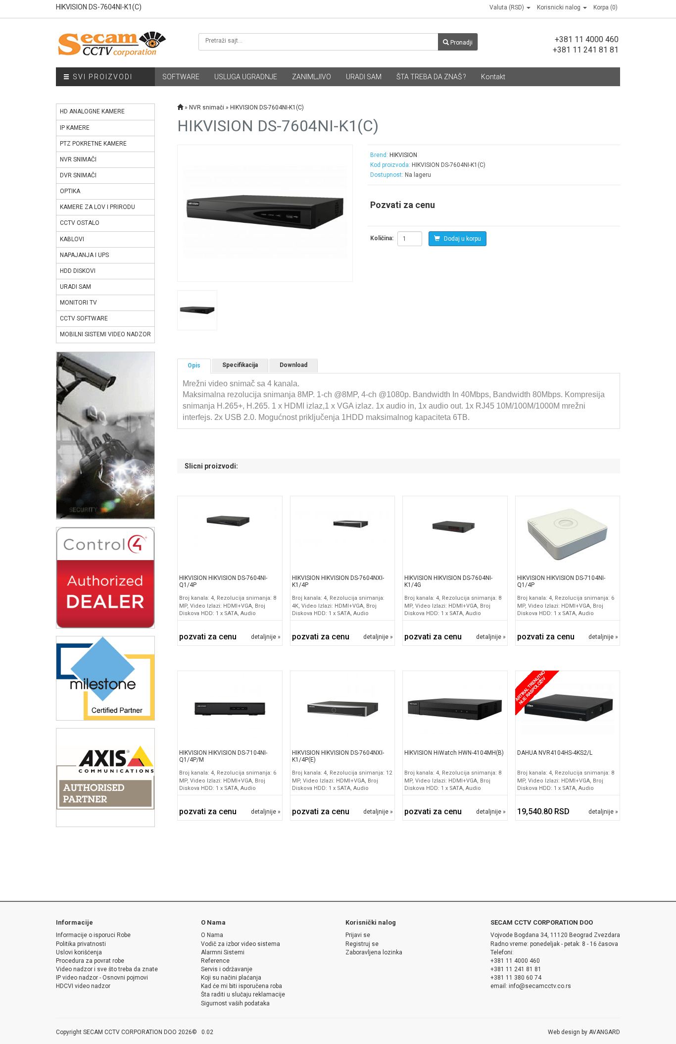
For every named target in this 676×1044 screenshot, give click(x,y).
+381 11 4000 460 (587, 39)
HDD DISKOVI (78, 270)
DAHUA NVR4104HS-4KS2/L (554, 752)
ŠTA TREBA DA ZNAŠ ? (431, 77)
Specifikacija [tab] (240, 365)
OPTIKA (70, 191)
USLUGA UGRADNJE (245, 77)
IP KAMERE (75, 127)
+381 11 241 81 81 (586, 49)
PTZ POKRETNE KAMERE (93, 143)
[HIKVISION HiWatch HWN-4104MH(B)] (455, 708)
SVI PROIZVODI (101, 77)
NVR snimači (206, 107)
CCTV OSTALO (79, 222)
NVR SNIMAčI (78, 159)
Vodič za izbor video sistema (240, 943)
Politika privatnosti (81, 943)
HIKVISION (403, 155)
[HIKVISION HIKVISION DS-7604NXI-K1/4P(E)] (342, 708)
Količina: (381, 238)
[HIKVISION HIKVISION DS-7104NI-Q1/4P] (568, 533)
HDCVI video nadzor (83, 986)
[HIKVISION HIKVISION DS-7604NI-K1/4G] (455, 533)
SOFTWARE (180, 77)
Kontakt (493, 77)
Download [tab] (293, 365)
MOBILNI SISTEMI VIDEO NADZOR (105, 334)
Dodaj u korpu (461, 238)
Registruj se (362, 943)
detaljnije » (266, 636)
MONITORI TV (78, 302)
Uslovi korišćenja (79, 952)
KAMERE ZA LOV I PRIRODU (97, 207)
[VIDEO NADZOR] (105, 435)
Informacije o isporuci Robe (93, 935)
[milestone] (105, 677)
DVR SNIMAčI (78, 175)
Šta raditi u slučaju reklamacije (243, 994)
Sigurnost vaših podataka (235, 1003)
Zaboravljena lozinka (373, 952)
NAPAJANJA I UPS (84, 255)
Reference (215, 960)
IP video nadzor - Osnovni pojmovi (102, 977)
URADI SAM (364, 77)
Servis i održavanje (226, 969)
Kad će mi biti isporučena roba (241, 986)
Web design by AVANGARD (584, 1032)
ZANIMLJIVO (311, 77)
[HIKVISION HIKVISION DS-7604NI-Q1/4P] (230, 533)
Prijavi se (357, 935)
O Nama (212, 935)
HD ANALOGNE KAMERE (92, 111)
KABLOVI (72, 239)
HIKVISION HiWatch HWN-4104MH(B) (454, 752)
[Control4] (105, 577)
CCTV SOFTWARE (84, 318)
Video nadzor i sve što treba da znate (107, 969)
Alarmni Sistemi (222, 952)
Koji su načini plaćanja (231, 977)
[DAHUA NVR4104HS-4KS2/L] (568, 708)
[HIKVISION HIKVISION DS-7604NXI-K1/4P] (342, 533)
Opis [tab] (194, 365)
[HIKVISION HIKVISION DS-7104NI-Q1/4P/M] (230, 708)
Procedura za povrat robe (90, 960)
